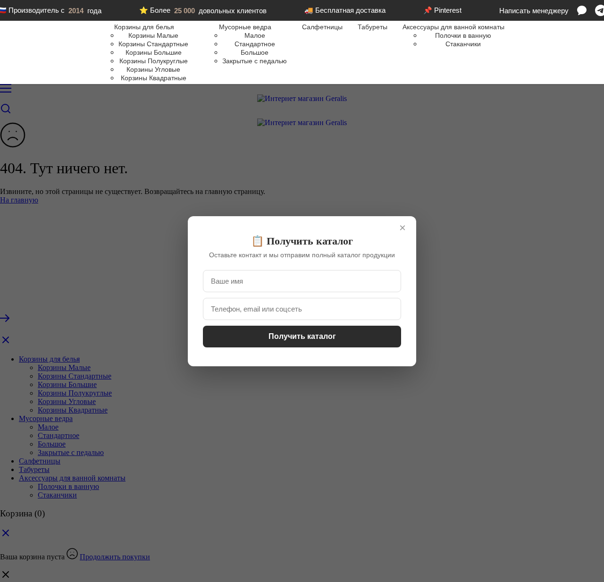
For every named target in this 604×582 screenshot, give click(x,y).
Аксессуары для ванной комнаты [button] (453, 27)
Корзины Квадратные (153, 78)
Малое (254, 35)
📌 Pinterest (442, 10)
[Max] (581, 10)
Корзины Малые (153, 35)
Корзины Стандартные (153, 44)
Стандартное (255, 44)
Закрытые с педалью (254, 61)
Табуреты (372, 27)
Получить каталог (302, 336)
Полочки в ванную (463, 35)
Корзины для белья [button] (144, 27)
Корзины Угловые (153, 69)
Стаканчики (463, 44)
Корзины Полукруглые (153, 61)
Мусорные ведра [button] (245, 27)
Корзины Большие (154, 52)
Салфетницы (322, 27)
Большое (254, 52)
